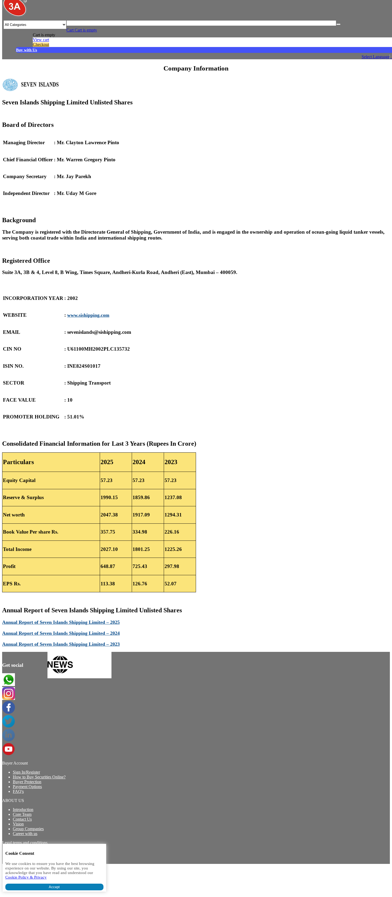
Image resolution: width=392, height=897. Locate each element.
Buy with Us (26, 50)
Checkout (41, 44)
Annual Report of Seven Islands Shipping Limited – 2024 (61, 633)
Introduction (23, 809)
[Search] (338, 24)
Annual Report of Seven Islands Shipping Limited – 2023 (61, 644)
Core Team (22, 814)
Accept (54, 887)
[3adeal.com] (15, 16)
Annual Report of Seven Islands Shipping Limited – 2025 (61, 622)
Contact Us (22, 819)
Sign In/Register (26, 772)
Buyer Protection (27, 782)
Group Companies (28, 829)
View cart (41, 39)
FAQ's (18, 791)
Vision (18, 824)
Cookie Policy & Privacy (26, 877)
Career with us (25, 833)
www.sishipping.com (88, 315)
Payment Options (27, 786)
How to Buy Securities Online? (39, 777)
